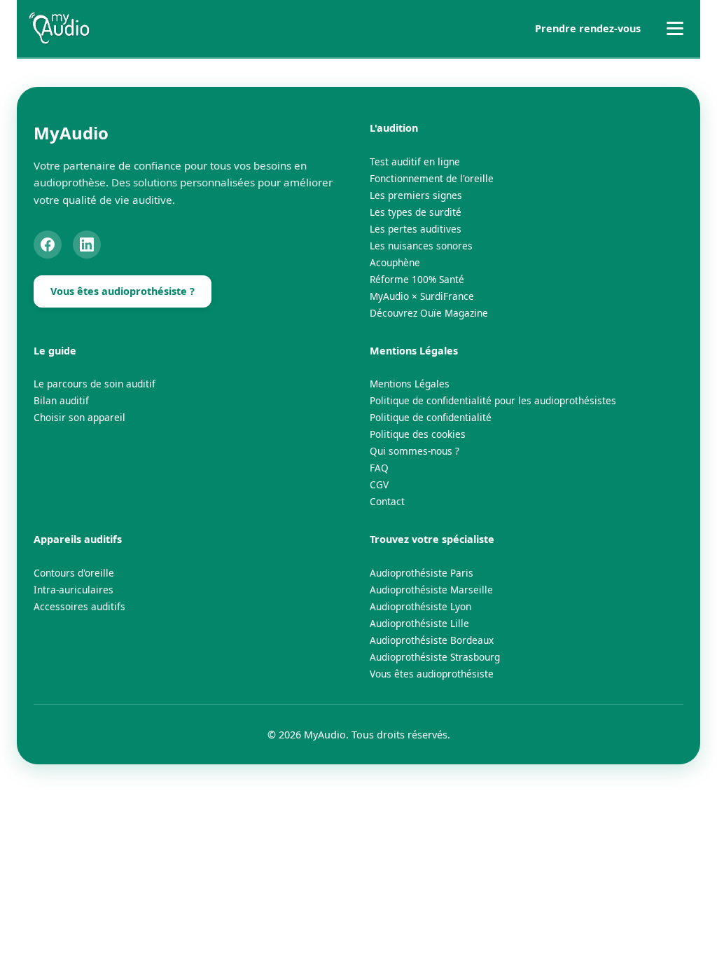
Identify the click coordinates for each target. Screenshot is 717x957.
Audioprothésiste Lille (419, 623)
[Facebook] (48, 244)
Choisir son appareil (79, 417)
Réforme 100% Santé (417, 279)
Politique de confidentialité (431, 417)
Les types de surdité (415, 212)
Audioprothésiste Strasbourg (435, 656)
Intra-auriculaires (73, 589)
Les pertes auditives (415, 228)
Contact (387, 501)
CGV (379, 484)
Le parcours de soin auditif (94, 383)
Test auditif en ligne (415, 161)
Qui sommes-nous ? (414, 450)
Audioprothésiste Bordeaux (432, 640)
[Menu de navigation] (675, 28)
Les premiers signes (416, 195)
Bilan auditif (61, 400)
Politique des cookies (418, 434)
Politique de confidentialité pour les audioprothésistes (493, 400)
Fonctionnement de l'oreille (432, 178)
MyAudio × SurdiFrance (422, 296)
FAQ (379, 467)
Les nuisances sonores (421, 245)
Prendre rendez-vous (588, 28)
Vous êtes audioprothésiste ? (122, 291)
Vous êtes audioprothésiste (432, 673)
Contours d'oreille (74, 572)
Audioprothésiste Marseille (431, 589)
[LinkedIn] (87, 244)
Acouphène (395, 262)
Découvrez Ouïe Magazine (429, 312)
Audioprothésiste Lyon (420, 606)
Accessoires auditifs (79, 606)
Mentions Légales (410, 383)
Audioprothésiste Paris (421, 572)
